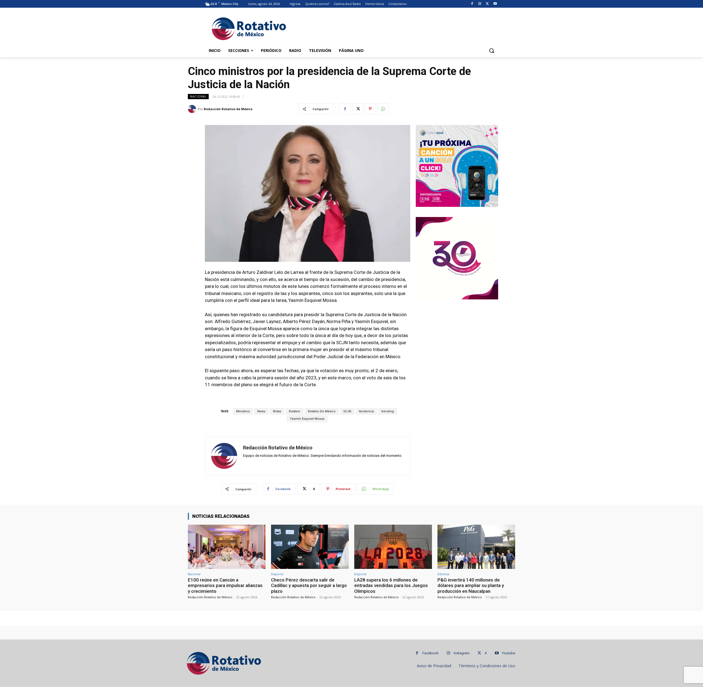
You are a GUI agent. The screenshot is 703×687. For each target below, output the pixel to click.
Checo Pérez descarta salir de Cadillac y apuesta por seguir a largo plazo (309, 585)
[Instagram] (480, 4)
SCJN (347, 411)
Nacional (198, 96)
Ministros (243, 411)
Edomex (443, 573)
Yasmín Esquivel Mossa (307, 419)
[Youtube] (495, 4)
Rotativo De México (322, 411)
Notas (277, 411)
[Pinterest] (370, 108)
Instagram (462, 653)
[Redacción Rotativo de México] (193, 109)
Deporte (277, 573)
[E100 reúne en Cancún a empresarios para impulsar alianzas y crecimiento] (227, 547)
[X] (487, 4)
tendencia (366, 411)
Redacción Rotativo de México (228, 109)
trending (387, 411)
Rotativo (294, 411)
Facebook (430, 653)
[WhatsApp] (382, 108)
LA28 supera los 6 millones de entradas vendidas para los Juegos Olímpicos (391, 585)
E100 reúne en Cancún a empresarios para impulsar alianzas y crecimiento (225, 585)
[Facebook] (472, 4)
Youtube (508, 653)
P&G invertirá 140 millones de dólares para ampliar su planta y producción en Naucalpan (470, 585)
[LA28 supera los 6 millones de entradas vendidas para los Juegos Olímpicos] (393, 547)
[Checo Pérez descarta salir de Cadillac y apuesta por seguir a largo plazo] (310, 547)
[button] (491, 50)
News (261, 411)
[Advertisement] (393, 27)
